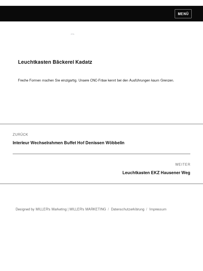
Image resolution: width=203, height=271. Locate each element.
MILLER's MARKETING (88, 208)
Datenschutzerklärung (127, 208)
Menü (183, 13)
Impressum (158, 208)
